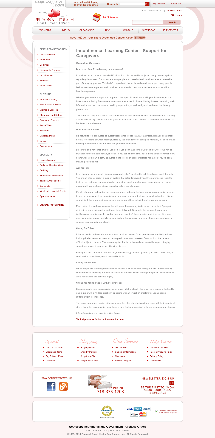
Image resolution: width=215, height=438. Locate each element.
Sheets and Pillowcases (51, 175)
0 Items (178, 15)
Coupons (50, 360)
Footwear (44, 80)
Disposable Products (50, 70)
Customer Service (159, 347)
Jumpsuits (45, 186)
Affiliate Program (123, 360)
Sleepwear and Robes (51, 115)
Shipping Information (125, 352)
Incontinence (46, 75)
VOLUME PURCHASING (52, 205)
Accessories (46, 146)
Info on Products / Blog (161, 352)
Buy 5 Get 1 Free (54, 356)
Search (172, 22)
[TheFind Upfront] (167, 412)
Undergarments (47, 135)
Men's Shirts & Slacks (50, 104)
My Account (159, 3)
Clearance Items (54, 352)
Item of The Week (55, 347)
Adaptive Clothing (48, 99)
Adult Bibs (45, 59)
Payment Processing (107, 417)
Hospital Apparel (48, 160)
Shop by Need (87, 347)
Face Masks (46, 85)
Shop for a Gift (87, 356)
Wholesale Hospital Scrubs (53, 191)
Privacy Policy (157, 356)
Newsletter (120, 356)
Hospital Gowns (47, 54)
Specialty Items (47, 196)
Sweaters (44, 130)
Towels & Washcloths (50, 180)
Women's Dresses (49, 110)
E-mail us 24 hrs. (173, 10)
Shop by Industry (88, 352)
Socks (43, 141)
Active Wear (46, 125)
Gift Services (121, 347)
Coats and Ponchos (49, 120)
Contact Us (175, 3)
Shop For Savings (89, 360)
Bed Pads (44, 65)
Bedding (44, 170)
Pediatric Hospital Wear (51, 165)
